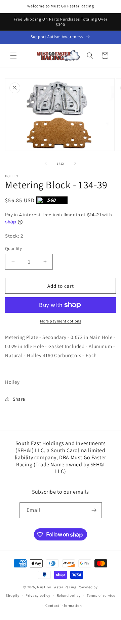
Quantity (13, 248)
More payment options (60, 320)
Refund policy (69, 595)
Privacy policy (38, 595)
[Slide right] (75, 163)
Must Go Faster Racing (57, 587)
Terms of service (101, 595)
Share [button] (19, 399)
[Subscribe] (94, 510)
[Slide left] (45, 163)
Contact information (63, 605)
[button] (13, 55)
